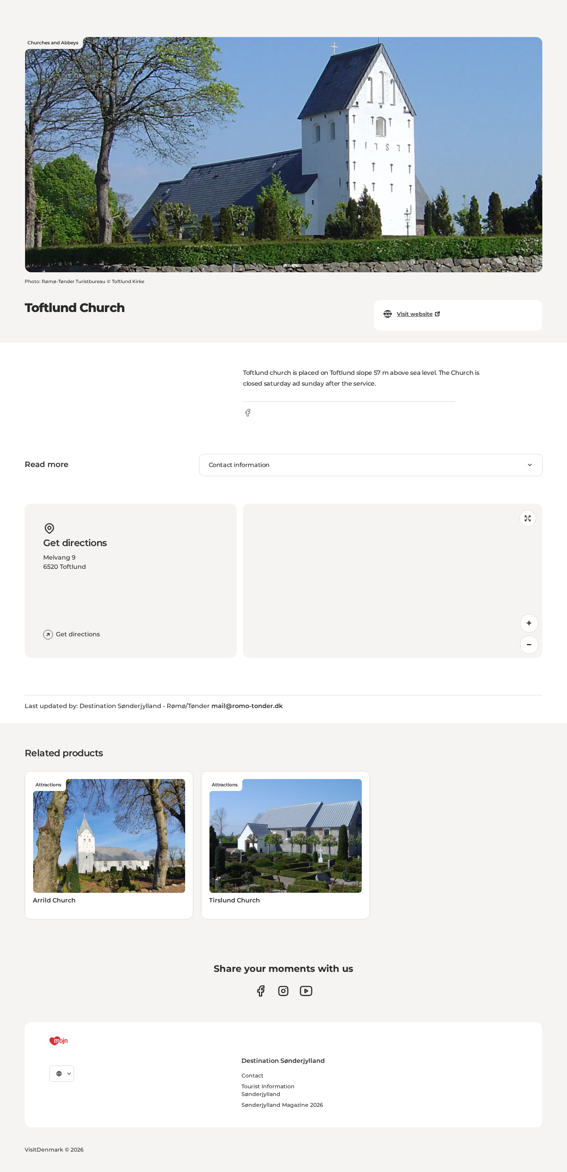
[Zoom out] (529, 645)
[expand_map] (527, 518)
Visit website (415, 313)
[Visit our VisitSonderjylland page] (260, 991)
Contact (252, 1075)
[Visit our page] (283, 991)
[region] (392, 581)
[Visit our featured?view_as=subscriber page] (306, 991)
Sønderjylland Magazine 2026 (282, 1104)
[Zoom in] (529, 623)
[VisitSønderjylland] (72, 1041)
